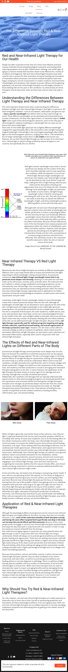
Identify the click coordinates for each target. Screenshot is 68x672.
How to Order (34, 635)
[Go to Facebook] (2, 1)
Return (20, 638)
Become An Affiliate (47, 635)
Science (39, 13)
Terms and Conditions (7, 641)
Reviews (34, 638)
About (7, 631)
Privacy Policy (7, 638)
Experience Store (48, 639)
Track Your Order (20, 640)
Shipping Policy (20, 635)
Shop (31, 6)
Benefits (29, 13)
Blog (39, 6)
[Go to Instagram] (5, 1)
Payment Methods (34, 633)
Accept (60, 665)
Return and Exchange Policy (61, 637)
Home (22, 6)
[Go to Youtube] (8, 1)
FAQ (46, 6)
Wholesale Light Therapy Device (7, 634)
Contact (34, 641)
